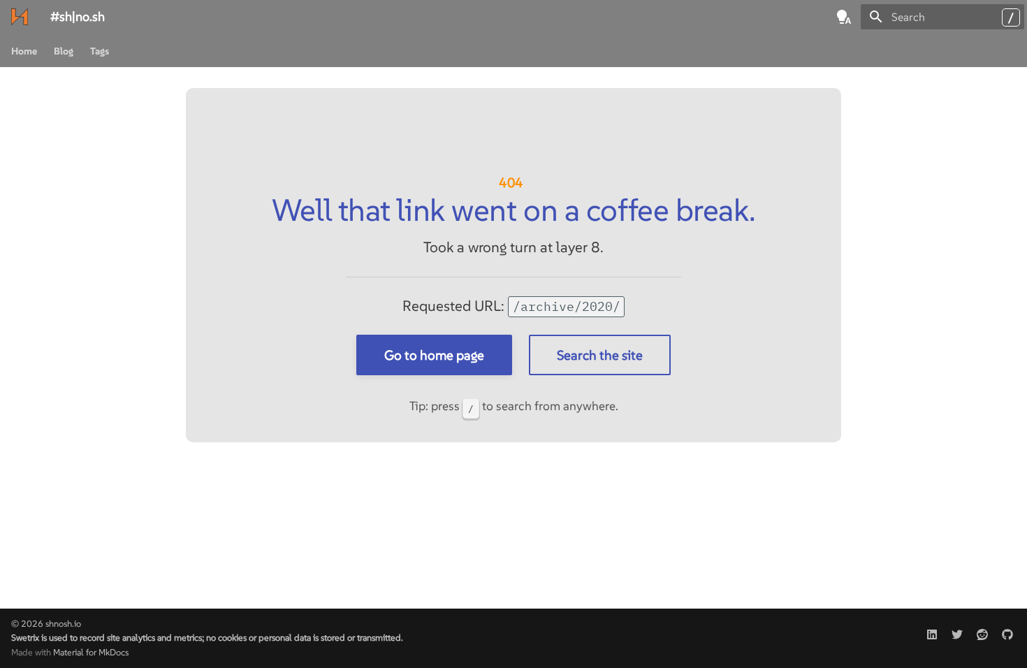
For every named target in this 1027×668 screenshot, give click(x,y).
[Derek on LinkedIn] (932, 631)
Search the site (600, 355)
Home (24, 51)
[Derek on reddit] (982, 631)
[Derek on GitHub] (1007, 631)
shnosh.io (63, 624)
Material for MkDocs (91, 652)
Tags (99, 51)
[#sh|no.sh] (20, 17)
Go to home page (434, 355)
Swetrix (25, 638)
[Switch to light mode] (844, 17)
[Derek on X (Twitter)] (957, 631)
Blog (63, 51)
